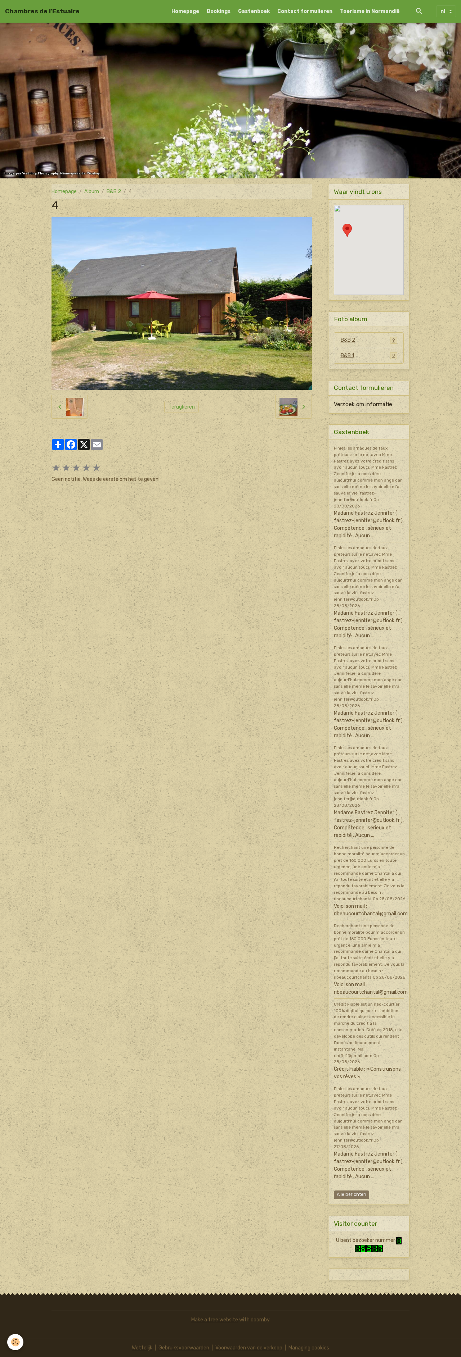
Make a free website (214, 1320)
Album (91, 191)
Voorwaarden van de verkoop (248, 1348)
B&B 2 (114, 191)
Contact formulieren (304, 11)
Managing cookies (308, 1348)
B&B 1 (368, 355)
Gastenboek (254, 11)
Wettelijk (142, 1348)
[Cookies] (15, 1342)
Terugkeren (182, 407)
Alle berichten (351, 1194)
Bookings (218, 11)
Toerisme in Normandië (370, 11)
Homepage (185, 11)
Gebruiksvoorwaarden (183, 1348)
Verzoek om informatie (363, 404)
